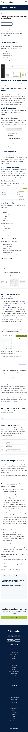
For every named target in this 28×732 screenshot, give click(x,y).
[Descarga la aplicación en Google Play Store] (10, 640)
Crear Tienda (14, 617)
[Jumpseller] (14, 631)
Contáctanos (14, 699)
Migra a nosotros (14, 708)
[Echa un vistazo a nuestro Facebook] (9, 636)
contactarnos (20, 569)
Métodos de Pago (14, 648)
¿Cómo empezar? (12, 13)
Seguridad (14, 725)
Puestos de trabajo (14, 691)
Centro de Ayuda (14, 706)
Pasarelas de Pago (14, 650)
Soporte (4, 13)
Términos (19, 725)
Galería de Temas (14, 654)
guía (8, 472)
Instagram (14, 669)
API (14, 548)
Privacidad (9, 725)
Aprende (14, 710)
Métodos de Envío (14, 652)
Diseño (14, 716)
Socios (14, 695)
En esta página (7, 24)
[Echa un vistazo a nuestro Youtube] (19, 636)
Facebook (14, 667)
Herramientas (14, 712)
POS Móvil (14, 677)
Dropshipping (14, 682)
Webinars (14, 714)
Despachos (14, 658)
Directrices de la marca (14, 697)
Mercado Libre (14, 675)
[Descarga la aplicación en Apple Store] (17, 640)
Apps (14, 656)
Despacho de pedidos (12, 401)
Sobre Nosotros (14, 688)
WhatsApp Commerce (14, 671)
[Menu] (26, 2)
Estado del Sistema (14, 720)
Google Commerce (14, 673)
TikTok (14, 680)
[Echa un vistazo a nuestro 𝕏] (15, 636)
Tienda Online (14, 665)
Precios (14, 693)
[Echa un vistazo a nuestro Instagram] (12, 636)
